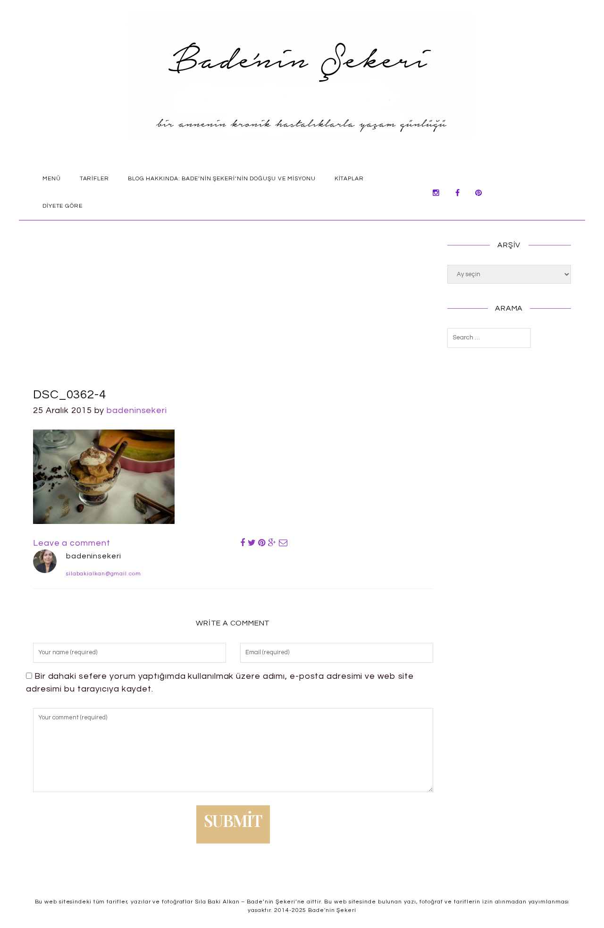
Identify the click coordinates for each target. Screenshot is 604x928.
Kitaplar (349, 179)
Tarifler (94, 179)
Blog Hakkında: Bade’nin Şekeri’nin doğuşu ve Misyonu (222, 179)
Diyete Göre (62, 206)
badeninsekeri (137, 410)
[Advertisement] (233, 315)
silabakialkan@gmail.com (103, 574)
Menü (51, 179)
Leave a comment (71, 543)
